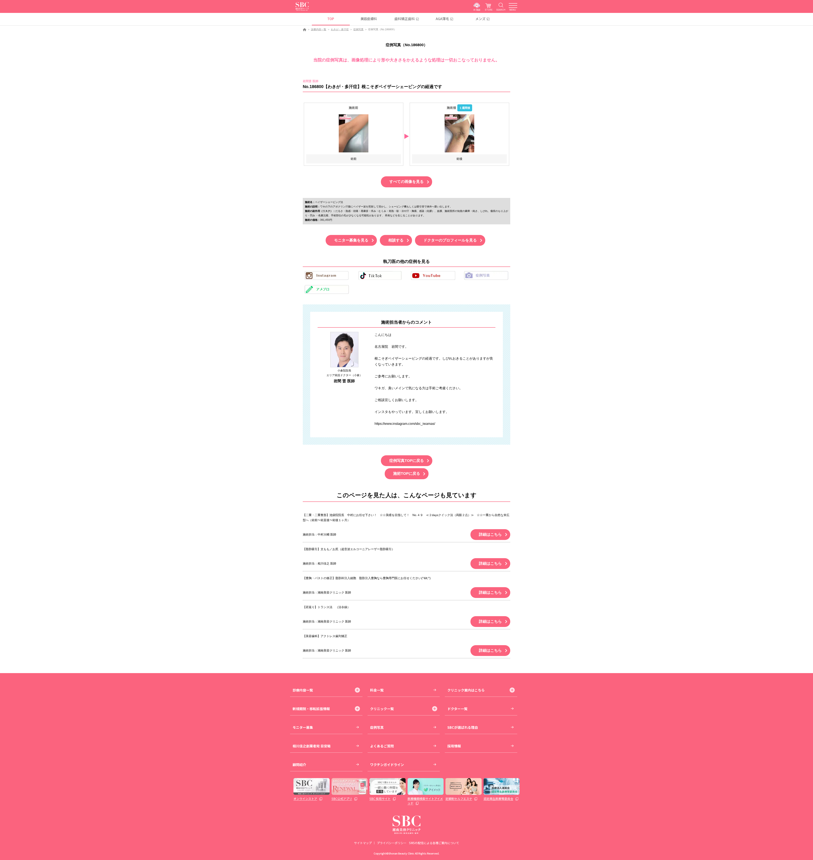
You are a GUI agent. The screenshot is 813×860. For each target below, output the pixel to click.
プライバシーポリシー (391, 843)
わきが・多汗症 (340, 29)
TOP (330, 18)
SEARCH (500, 9)
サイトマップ (363, 843)
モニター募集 (303, 727)
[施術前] (353, 133)
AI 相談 (476, 9)
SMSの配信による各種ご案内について (434, 843)
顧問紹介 (299, 764)
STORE (488, 9)
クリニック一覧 (382, 708)
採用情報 (454, 745)
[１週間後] (459, 133)
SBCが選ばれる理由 (462, 727)
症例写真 (358, 29)
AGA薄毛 (442, 18)
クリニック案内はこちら (466, 690)
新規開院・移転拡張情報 (311, 708)
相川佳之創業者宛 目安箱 (312, 745)
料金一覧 (377, 690)
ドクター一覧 (457, 708)
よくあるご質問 (382, 745)
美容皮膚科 (369, 18)
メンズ (480, 18)
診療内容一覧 (318, 29)
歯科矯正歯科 (404, 18)
